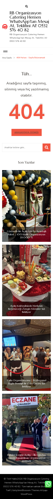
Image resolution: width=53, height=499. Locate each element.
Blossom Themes (31, 490)
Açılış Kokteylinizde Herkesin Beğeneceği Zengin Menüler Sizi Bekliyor (26, 309)
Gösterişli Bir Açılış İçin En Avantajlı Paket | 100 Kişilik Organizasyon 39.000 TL (26, 234)
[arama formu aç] (26, 6)
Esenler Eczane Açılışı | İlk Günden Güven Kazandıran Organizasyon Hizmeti (26, 458)
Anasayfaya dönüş (26, 132)
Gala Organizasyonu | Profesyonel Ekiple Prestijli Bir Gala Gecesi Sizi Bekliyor (26, 383)
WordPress (26, 494)
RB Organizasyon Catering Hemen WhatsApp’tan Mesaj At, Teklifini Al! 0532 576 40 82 (29, 21)
